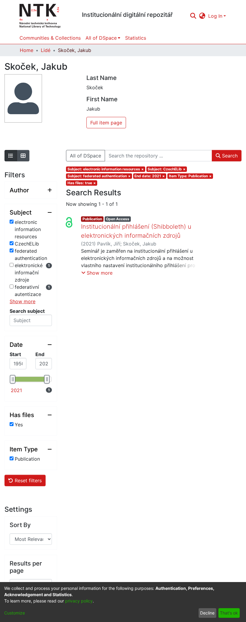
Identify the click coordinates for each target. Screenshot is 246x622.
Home (26, 50)
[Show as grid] (23, 155)
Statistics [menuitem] (135, 38)
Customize (14, 612)
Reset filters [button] (27, 480)
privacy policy (79, 600)
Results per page (26, 567)
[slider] (12, 379)
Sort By (20, 525)
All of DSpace (85, 156)
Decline (207, 612)
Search (229, 156)
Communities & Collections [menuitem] (50, 38)
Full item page (106, 123)
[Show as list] (10, 155)
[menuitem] (202, 16)
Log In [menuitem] (215, 16)
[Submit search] (193, 16)
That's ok (229, 612)
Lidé (45, 50)
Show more (22, 301)
